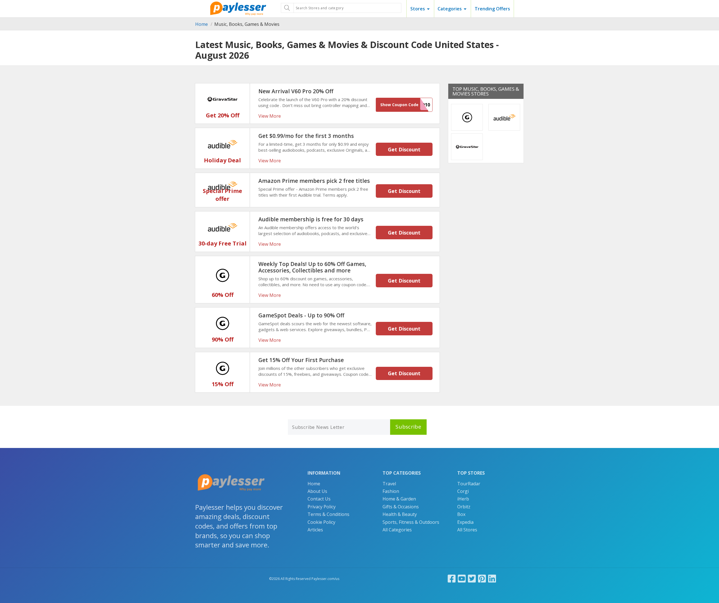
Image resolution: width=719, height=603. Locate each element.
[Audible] (222, 143)
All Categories (397, 530)
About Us (317, 491)
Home (201, 24)
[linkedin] (492, 578)
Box (461, 514)
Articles (315, 530)
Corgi (463, 491)
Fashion (391, 491)
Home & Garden (399, 499)
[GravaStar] (222, 99)
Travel (389, 484)
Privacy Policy (322, 507)
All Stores (467, 530)
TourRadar (468, 484)
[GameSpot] (222, 275)
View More (269, 116)
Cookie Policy (321, 522)
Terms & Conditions (328, 514)
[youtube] (462, 578)
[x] (472, 578)
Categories (450, 9)
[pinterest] (482, 578)
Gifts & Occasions (401, 507)
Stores (417, 9)
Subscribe (408, 426)
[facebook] (452, 578)
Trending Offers (492, 9)
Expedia (465, 522)
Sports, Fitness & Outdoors (411, 522)
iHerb (463, 499)
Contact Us (319, 499)
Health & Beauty (400, 514)
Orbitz (463, 507)
